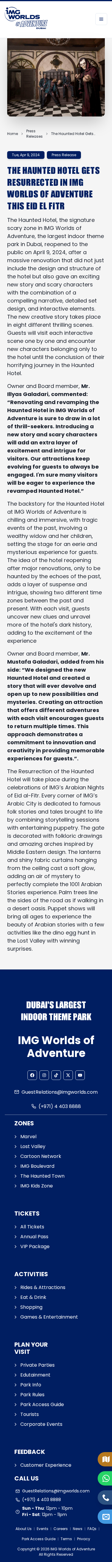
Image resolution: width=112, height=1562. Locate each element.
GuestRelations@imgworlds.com (60, 1092)
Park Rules (32, 1394)
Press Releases (34, 133)
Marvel (28, 1136)
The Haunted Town (42, 1176)
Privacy (83, 1538)
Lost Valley (32, 1146)
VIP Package (35, 1246)
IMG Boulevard (37, 1166)
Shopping (31, 1307)
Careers (60, 1528)
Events (42, 1528)
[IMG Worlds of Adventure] (26, 19)
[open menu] (101, 19)
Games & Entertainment (49, 1317)
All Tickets (32, 1226)
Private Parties (37, 1365)
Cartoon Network (40, 1156)
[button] (32, 1075)
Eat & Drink (33, 1297)
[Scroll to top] (106, 1537)
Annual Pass (34, 1236)
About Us (24, 1528)
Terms (66, 1538)
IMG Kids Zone (36, 1185)
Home (12, 133)
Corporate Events (41, 1424)
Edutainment (35, 1374)
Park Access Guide (42, 1404)
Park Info (30, 1384)
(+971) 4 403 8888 (60, 1106)
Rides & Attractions (42, 1287)
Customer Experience (45, 1465)
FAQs (92, 1528)
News (77, 1528)
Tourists (29, 1414)
